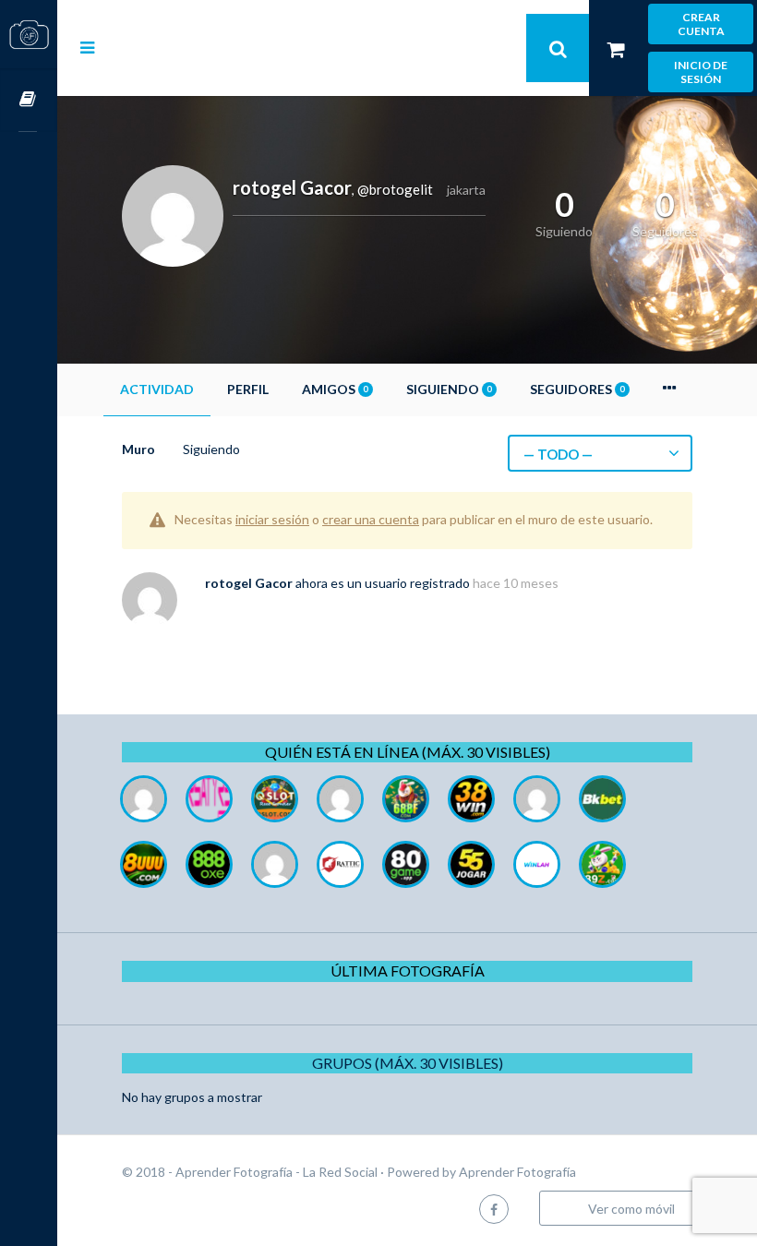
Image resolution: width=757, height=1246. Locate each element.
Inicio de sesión (700, 72)
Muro (138, 449)
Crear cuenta (701, 24)
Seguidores (577, 389)
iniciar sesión (272, 519)
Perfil (248, 389)
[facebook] (494, 1208)
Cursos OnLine (28, 100)
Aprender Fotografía (517, 1172)
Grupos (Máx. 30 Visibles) (407, 1063)
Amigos (334, 389)
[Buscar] (557, 48)
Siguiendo (448, 389)
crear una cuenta (370, 519)
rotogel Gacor (249, 583)
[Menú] (87, 47)
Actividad (157, 389)
